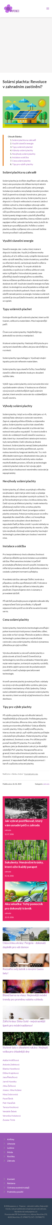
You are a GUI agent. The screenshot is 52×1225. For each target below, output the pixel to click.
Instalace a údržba (20, 157)
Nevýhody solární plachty (23, 154)
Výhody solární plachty (22, 150)
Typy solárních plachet (22, 147)
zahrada (46, 784)
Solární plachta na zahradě (24, 140)
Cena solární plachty (21, 160)
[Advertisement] (26, 45)
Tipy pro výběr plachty (22, 164)
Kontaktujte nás (31, 774)
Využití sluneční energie (22, 143)
